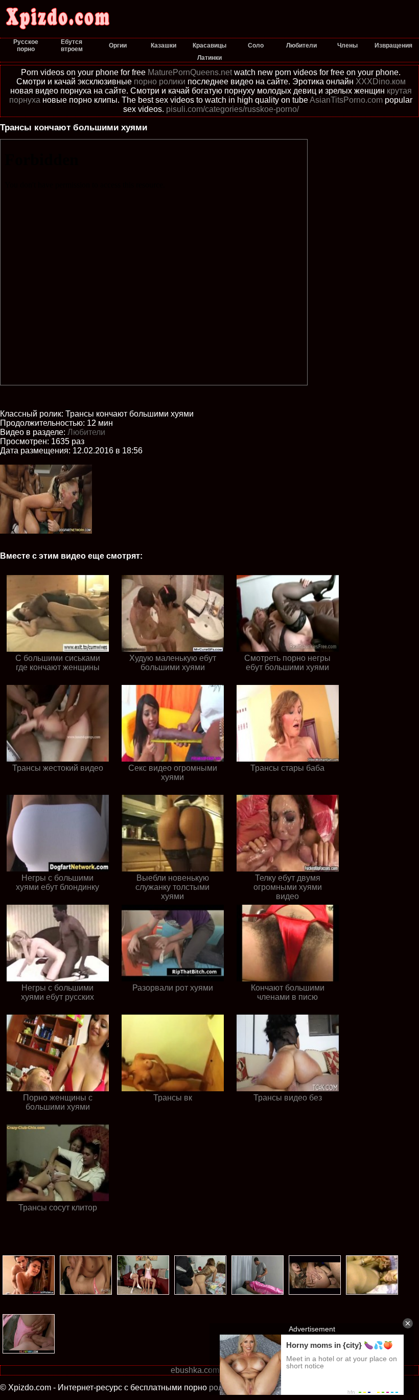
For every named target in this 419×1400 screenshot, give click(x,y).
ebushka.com (195, 1370)
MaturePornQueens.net (190, 72)
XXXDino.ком (381, 81)
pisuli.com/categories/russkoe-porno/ (232, 109)
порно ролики (159, 81)
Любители (86, 432)
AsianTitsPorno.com (346, 100)
